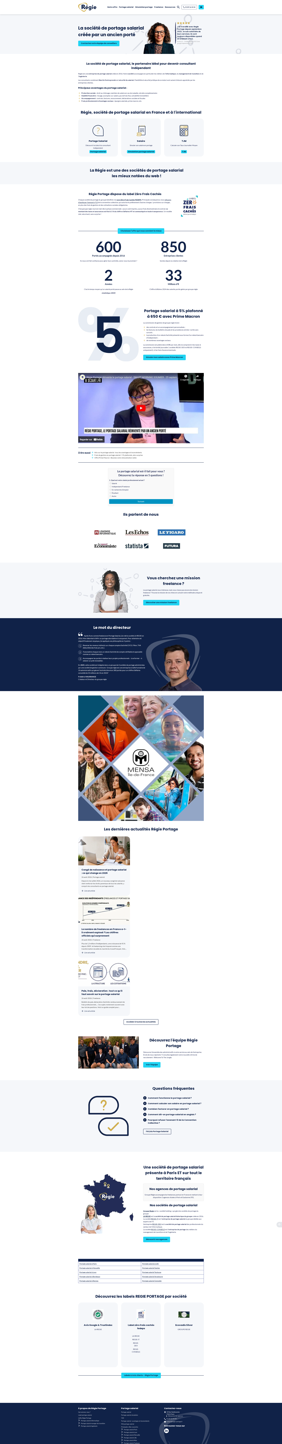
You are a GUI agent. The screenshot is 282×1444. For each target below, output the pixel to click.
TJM (184, 151)
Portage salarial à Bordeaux (89, 1276)
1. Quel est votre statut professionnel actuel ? (127, 480)
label (129, 200)
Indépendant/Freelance (120, 486)
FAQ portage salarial (127, 1424)
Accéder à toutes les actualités (141, 1022)
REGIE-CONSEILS (158, 1229)
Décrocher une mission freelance (161, 602)
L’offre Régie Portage (84, 1418)
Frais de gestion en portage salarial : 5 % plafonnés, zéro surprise (118, 455)
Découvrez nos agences (175, 1416)
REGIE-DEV (156, 1224)
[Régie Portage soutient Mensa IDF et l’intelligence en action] (141, 697)
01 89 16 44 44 (171, 1419)
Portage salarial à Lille (150, 1264)
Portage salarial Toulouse (151, 1272)
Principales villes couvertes (129, 1427)
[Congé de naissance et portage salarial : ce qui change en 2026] (104, 850)
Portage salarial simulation (129, 1415)
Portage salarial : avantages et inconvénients (135, 1421)
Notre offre (112, 7)
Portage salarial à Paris (88, 1264)
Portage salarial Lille (130, 1438)
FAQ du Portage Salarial (157, 1131)
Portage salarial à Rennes (88, 1281)
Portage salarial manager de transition (93, 1423)
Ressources (170, 7)
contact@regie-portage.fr (174, 1421)
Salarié (114, 483)
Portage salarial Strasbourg (152, 1276)
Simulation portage (144, 7)
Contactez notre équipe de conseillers (99, 43)
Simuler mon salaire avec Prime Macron (164, 357)
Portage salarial (126, 7)
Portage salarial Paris (130, 1429)
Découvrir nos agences (156, 1239)
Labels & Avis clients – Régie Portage (141, 1375)
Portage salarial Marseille (132, 1435)
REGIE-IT (154, 1219)
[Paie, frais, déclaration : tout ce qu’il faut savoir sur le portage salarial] (104, 972)
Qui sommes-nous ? (84, 1412)
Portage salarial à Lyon (87, 1272)
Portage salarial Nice (130, 1440)
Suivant (141, 501)
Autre (113, 496)
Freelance (158, 7)
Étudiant (114, 493)
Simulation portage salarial (141, 151)
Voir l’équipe (152, 1064)
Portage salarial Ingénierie (89, 1426)
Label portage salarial (85, 1415)
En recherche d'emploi (119, 490)
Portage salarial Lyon (130, 1432)
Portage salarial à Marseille (89, 1268)
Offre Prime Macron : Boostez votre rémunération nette (115, 458)
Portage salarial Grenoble (151, 1281)
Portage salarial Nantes (151, 1268)
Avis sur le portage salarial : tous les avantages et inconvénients (118, 452)
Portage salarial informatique (90, 1421)
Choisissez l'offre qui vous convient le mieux (141, 231)
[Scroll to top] (279, 1224)
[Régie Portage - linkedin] (166, 1432)
